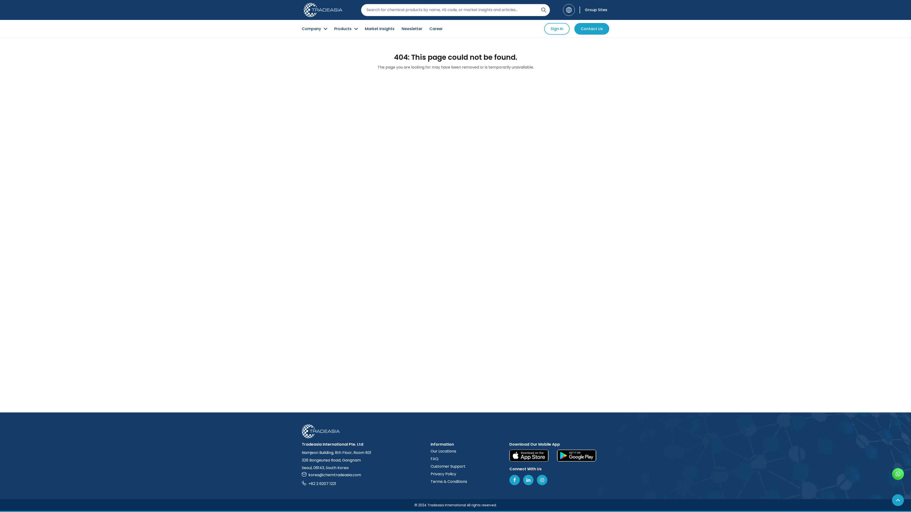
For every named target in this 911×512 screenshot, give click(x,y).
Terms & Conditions (449, 481)
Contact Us (592, 29)
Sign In (557, 29)
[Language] (569, 10)
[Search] (543, 10)
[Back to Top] (898, 500)
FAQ (434, 459)
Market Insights (380, 29)
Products (343, 29)
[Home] (455, 431)
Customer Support (448, 466)
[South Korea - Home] (323, 10)
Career (436, 29)
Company (311, 29)
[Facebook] (514, 480)
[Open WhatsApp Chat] (898, 474)
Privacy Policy (443, 474)
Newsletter (412, 29)
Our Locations (443, 451)
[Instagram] (542, 480)
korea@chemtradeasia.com (334, 475)
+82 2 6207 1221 (322, 483)
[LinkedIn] (528, 480)
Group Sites (596, 10)
